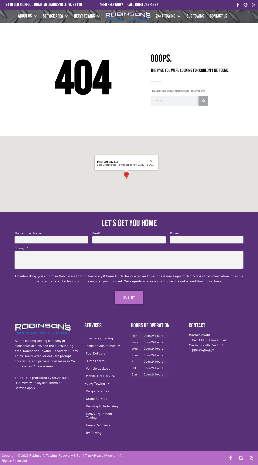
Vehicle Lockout (98, 368)
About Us (25, 16)
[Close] (151, 161)
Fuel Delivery (95, 353)
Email (96, 233)
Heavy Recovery (98, 425)
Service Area (53, 16)
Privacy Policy (31, 383)
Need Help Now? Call (117, 4)
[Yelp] (253, 5)
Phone (175, 233)
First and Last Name (28, 233)
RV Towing (94, 432)
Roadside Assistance (100, 346)
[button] (126, 175)
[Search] (203, 101)
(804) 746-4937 (146, 4)
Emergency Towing (98, 338)
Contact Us (218, 16)
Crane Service (96, 398)
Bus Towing (195, 16)
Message (21, 247)
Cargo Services (97, 391)
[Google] (245, 5)
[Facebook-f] (238, 5)
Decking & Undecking (102, 406)
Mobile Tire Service (100, 376)
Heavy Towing (84, 16)
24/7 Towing (165, 16)
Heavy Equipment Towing (99, 415)
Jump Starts (95, 361)
